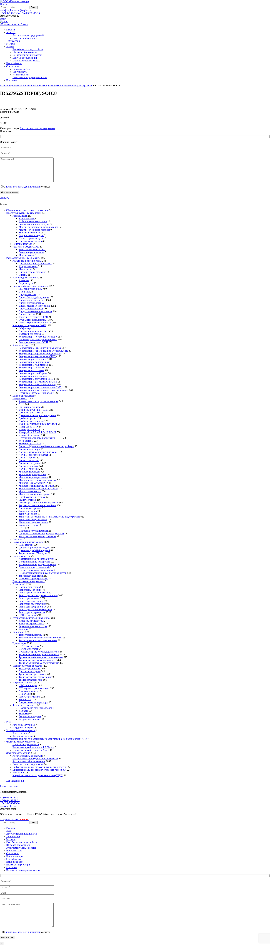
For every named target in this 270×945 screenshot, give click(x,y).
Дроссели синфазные (30, 333)
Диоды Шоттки (27, 314)
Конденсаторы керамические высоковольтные (43, 350)
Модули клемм (27, 255)
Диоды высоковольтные (31, 303)
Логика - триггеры (29, 469)
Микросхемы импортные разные (74, 85)
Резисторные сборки (30, 589)
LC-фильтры (25, 328)
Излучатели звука (28, 266)
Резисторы (18, 584)
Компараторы (26, 440)
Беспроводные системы (25, 277)
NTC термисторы (28, 685)
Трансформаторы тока (30, 679)
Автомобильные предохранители (36, 559)
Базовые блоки (27, 218)
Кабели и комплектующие (33, 221)
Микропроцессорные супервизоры (37, 480)
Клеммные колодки (22, 736)
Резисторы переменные (31, 601)
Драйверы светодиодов (31, 421)
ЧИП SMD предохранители (33, 578)
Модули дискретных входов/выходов (38, 227)
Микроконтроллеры (23, 395)
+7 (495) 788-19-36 (30, 13)
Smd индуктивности (29, 668)
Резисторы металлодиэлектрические (38, 595)
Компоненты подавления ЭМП (29, 325)
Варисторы (25, 693)
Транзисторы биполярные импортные (39, 654)
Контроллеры (19, 215)
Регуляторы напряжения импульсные (38, 502)
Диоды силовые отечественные (35, 311)
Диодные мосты (27, 294)
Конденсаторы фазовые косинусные (38, 381)
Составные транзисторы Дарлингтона (39, 651)
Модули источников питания (34, 229)
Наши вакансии (20, 74)
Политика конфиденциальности (29, 77)
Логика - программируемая (33, 454)
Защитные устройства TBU (33, 317)
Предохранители (21, 556)
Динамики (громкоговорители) (35, 263)
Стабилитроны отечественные (35, 322)
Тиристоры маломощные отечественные (40, 637)
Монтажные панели (29, 232)
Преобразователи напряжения (28, 581)
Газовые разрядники (29, 696)
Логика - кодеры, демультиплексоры (38, 452)
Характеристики (15, 780)
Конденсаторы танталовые (33, 376)
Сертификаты (19, 71)
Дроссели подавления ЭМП (33, 331)
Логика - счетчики (28, 466)
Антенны (24, 280)
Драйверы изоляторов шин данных (37, 415)
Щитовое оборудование (25, 52)
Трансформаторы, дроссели (27, 665)
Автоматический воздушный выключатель (35, 758)
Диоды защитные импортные (34, 305)
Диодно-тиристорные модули (34, 547)
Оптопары (18, 539)
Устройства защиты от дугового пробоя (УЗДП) (37, 775)
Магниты (24, 713)
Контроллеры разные (30, 443)
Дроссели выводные (29, 671)
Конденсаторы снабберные (33, 373)
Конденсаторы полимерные (33, 364)
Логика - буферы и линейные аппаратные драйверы (46, 446)
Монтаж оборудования (24, 57)
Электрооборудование (18, 753)
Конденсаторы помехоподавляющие (38, 336)
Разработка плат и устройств (27, 49)
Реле (8, 722)
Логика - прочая (27, 457)
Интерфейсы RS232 (29, 429)
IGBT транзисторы (29, 646)
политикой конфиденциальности (23, 186)
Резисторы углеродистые (32, 612)
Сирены (23, 274)
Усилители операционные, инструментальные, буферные (49, 516)
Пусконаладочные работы (26, 60)
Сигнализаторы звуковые (32, 272)
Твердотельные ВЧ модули (33, 553)
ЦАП (21, 528)
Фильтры (23, 629)
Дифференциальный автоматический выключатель (39, 767)
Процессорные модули (31, 238)
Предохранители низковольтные (36, 570)
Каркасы (23, 710)
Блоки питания (20, 733)
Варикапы (24, 291)
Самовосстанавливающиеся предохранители (43, 573)
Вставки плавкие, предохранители (37, 564)
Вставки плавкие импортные (34, 561)
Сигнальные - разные (30, 508)
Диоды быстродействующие (34, 297)
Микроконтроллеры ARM (32, 474)
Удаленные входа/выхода (25, 246)
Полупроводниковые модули (27, 542)
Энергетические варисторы (33, 702)
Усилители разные (28, 525)
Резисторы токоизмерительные (35, 609)
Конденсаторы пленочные (33, 359)
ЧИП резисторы (27, 615)
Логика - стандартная (30, 463)
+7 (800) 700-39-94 (10, 13)
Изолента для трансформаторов (35, 708)
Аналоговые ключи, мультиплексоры (38, 401)
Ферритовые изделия (30, 716)
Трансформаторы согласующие (35, 677)
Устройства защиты (22, 682)
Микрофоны (25, 269)
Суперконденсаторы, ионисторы (36, 393)
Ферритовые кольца (29, 719)
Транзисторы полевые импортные (37, 660)
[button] (8, 809)
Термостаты (25, 699)
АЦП (21, 404)
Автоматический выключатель (28, 761)
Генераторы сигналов (30, 407)
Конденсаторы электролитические (37, 384)
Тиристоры (18, 632)
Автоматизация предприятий (28, 35)
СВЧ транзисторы (28, 649)
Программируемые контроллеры (23, 213)
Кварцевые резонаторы (31, 623)
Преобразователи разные (32, 497)
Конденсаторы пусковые (32, 367)
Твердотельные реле (23, 727)
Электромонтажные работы (27, 55)
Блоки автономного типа (32, 249)
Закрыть (4, 197)
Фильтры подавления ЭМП (33, 342)
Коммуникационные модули (34, 224)
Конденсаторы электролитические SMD (40, 387)
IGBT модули (26, 544)
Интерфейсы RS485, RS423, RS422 (37, 432)
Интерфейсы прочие (30, 435)
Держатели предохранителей (34, 567)
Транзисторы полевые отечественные (39, 663)
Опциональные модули (31, 235)
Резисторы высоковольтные (33, 592)
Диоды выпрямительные (32, 300)
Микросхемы (50, 85)
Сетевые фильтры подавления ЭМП (38, 339)
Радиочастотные (27, 499)
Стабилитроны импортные (33, 319)
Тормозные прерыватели (25, 744)
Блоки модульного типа (31, 252)
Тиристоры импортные (31, 634)
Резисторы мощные (29, 598)
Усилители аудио (28, 511)
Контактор (18, 772)
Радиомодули (26, 283)
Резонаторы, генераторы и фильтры (31, 618)
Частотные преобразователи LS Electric (33, 747)
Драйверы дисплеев (29, 412)
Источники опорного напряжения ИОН (40, 438)
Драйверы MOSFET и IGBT (34, 409)
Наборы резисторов (29, 587)
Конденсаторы (20, 345)
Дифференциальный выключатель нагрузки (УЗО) (39, 769)
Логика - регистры (29, 460)
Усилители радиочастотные (33, 522)
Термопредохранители (31, 575)
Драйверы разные (28, 418)
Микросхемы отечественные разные (38, 488)
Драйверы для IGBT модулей (34, 550)
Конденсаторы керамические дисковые (39, 353)
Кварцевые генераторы (31, 620)
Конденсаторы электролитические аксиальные (44, 390)
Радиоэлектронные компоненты (25, 85)
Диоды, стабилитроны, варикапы (30, 286)
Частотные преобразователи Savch (30, 750)
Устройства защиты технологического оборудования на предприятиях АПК (46, 739)
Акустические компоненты (27, 260)
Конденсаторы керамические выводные (40, 348)
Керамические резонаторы (33, 626)
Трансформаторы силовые (33, 674)
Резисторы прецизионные (32, 606)
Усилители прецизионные (33, 519)
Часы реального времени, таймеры (37, 536)
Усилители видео (28, 513)
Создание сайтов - (14, 819)
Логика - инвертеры (29, 449)
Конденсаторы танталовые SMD (36, 379)
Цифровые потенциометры (33, 530)
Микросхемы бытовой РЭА (33, 483)
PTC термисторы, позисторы (34, 688)
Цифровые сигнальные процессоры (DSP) (41, 533)
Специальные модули (30, 241)
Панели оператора (22, 243)
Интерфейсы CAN (28, 426)
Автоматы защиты (28, 691)
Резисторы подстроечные (32, 603)
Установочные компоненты (20, 730)
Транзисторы (19, 643)
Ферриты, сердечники (24, 705)
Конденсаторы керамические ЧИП (37, 356)
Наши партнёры (21, 69)
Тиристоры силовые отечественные (38, 640)
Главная (4, 85)
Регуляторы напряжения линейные (37, 505)
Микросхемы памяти (30, 491)
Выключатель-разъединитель (27, 764)
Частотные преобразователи (21, 741)
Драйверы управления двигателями (38, 423)
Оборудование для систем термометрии (27, 210)
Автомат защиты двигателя (27, 755)
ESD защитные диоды (30, 289)
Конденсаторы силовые (31, 370)
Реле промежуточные (23, 724)
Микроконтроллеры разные (33, 477)
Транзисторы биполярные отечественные (41, 657)
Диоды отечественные (31, 308)
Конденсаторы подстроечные (34, 362)
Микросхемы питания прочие (35, 494)
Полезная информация (24, 38)
